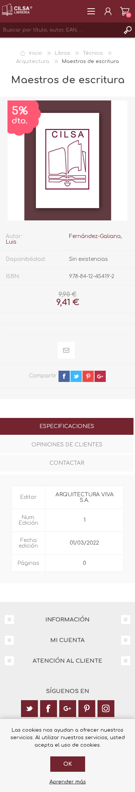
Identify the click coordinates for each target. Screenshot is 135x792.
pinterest (88, 376)
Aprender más (68, 782)
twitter (76, 376)
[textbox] (60, 29)
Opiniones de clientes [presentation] (67, 445)
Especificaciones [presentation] (66, 426)
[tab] (67, 427)
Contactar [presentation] (67, 463)
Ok (67, 764)
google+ (100, 376)
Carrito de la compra (124, 11)
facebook (64, 376)
